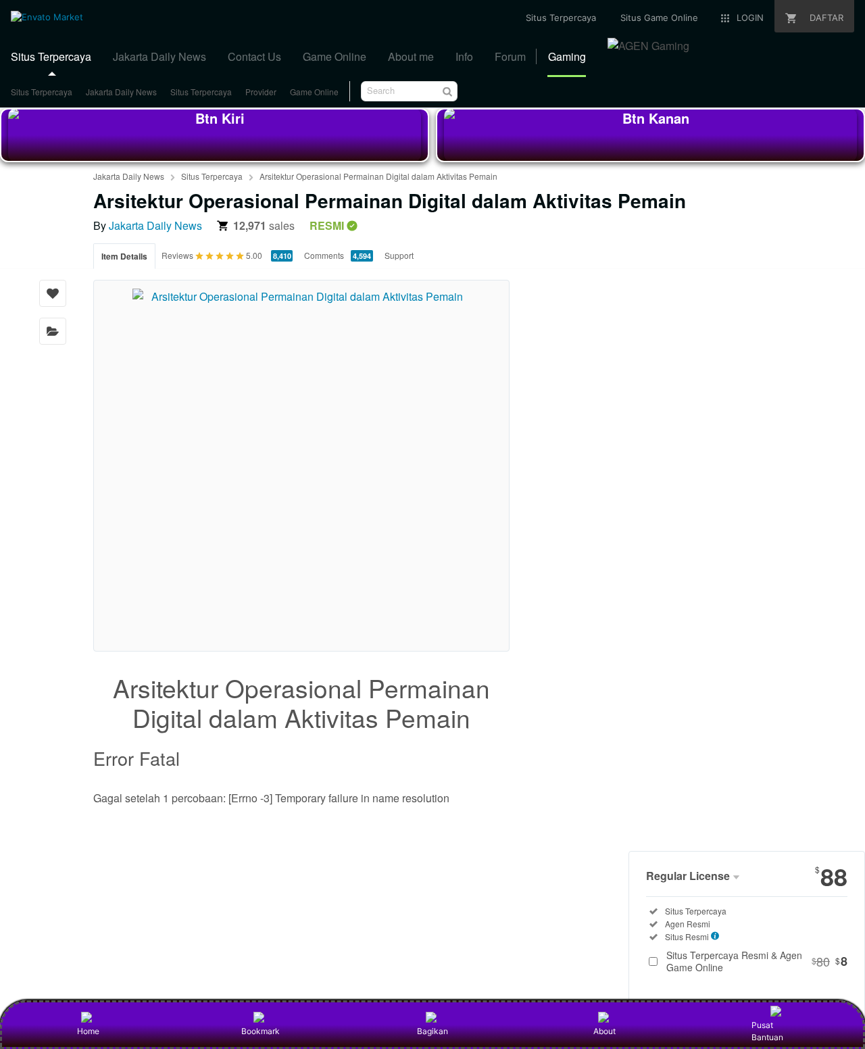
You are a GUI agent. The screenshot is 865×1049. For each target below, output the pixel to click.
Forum (510, 56)
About (604, 1031)
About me (411, 56)
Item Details (124, 256)
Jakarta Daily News (159, 56)
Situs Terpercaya (51, 56)
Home (88, 1031)
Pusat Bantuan (767, 1031)
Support (399, 255)
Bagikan (432, 1031)
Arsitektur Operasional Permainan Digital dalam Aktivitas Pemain (378, 176)
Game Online (334, 56)
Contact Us (254, 56)
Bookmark (260, 1031)
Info (464, 56)
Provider (260, 91)
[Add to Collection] (52, 331)
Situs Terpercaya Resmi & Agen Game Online (756, 961)
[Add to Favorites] (52, 293)
